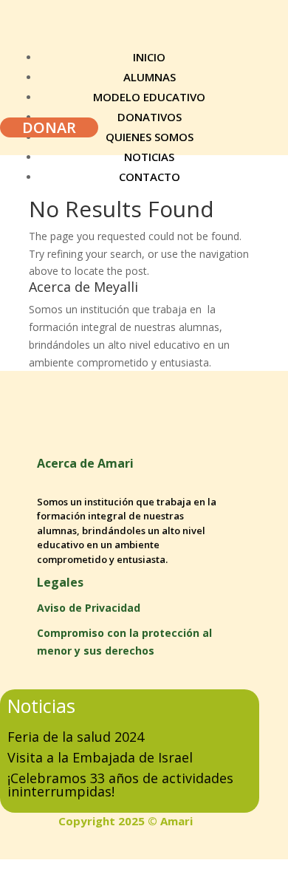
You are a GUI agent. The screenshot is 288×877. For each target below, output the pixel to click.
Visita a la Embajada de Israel (100, 757)
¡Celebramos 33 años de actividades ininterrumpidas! (120, 784)
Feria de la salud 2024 (75, 736)
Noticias (149, 156)
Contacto (149, 176)
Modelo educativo (149, 96)
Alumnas (149, 76)
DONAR (49, 127)
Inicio (149, 57)
